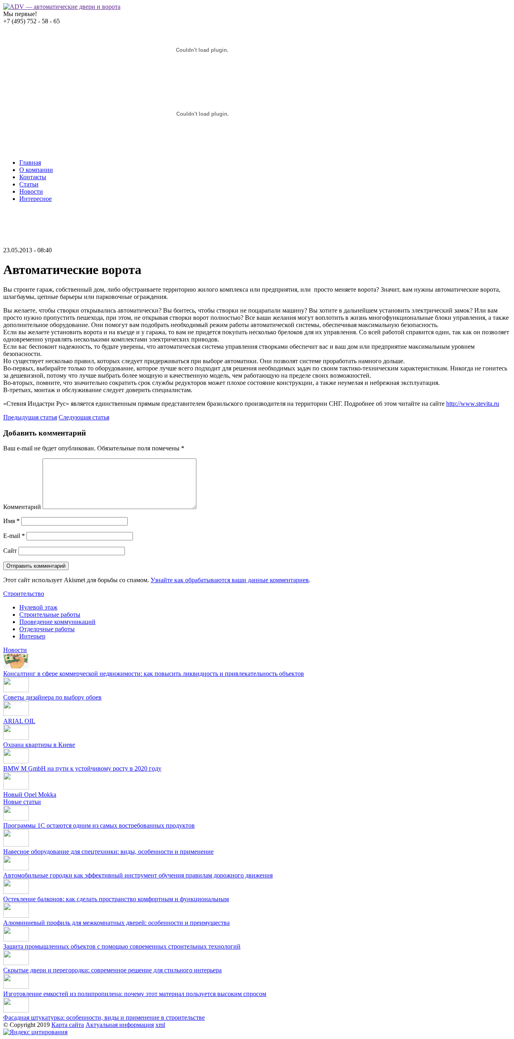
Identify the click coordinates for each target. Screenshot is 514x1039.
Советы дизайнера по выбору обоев (52, 697)
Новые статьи (22, 801)
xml (160, 1024)
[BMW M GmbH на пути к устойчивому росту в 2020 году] (16, 761)
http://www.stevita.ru (472, 403)
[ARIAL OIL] (16, 713)
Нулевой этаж (38, 607)
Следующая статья (84, 417)
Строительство (23, 593)
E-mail (14, 535)
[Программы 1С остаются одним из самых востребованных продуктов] (16, 818)
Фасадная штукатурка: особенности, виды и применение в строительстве (104, 1017)
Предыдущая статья (30, 417)
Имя (11, 520)
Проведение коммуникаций (57, 621)
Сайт (10, 550)
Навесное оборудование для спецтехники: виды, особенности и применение (108, 851)
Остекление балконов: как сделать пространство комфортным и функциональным (116, 899)
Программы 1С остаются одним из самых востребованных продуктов (99, 825)
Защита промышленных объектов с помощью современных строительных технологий (122, 946)
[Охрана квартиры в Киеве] (16, 737)
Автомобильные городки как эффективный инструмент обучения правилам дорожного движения (138, 875)
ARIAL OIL (19, 721)
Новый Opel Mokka (29, 794)
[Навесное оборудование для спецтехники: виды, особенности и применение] (16, 844)
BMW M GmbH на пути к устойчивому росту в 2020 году (82, 768)
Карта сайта (67, 1024)
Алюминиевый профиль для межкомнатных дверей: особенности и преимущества (116, 922)
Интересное (35, 198)
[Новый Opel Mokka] (16, 787)
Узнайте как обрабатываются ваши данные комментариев (230, 580)
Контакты (32, 177)
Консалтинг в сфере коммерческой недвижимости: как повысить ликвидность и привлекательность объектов (153, 673)
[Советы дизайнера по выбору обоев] (16, 690)
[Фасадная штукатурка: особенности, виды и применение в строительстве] (16, 1010)
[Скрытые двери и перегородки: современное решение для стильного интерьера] (16, 962)
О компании (36, 169)
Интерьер (32, 636)
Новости (31, 191)
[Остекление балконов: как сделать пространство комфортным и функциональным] (16, 891)
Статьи (29, 184)
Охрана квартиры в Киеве (39, 744)
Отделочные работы (47, 629)
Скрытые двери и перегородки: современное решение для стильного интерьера (112, 970)
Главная (30, 162)
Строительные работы (49, 614)
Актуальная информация (120, 1024)
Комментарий (22, 506)
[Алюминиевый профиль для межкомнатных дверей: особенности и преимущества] (16, 915)
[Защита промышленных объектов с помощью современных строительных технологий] (16, 939)
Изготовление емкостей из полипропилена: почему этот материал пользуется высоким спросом (134, 993)
